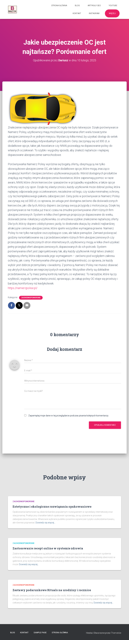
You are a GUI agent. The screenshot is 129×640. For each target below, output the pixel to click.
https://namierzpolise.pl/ (22, 288)
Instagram (94, 13)
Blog (77, 5)
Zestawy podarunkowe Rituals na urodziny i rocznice (52, 590)
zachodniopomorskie (30, 297)
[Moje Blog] (12, 9)
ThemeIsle (116, 633)
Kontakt (77, 13)
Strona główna (59, 5)
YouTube (113, 5)
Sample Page (40, 632)
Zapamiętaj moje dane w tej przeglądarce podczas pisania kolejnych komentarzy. (68, 415)
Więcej (112, 13)
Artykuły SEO (94, 5)
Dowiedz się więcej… (45, 522)
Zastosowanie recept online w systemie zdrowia (48, 548)
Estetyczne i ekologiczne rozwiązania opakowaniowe (52, 506)
